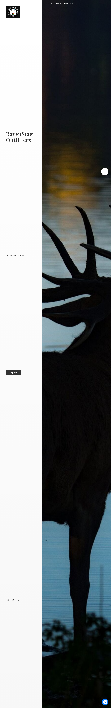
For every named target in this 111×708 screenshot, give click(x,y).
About (58, 4)
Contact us (68, 4)
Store (50, 4)
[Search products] (105, 172)
